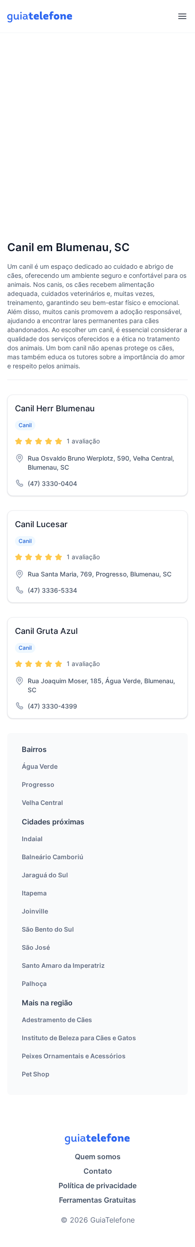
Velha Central (42, 802)
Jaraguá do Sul (45, 875)
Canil (25, 425)
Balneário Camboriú (52, 857)
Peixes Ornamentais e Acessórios (74, 1056)
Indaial (32, 838)
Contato (97, 1171)
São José (36, 947)
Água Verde (40, 766)
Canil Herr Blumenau (55, 408)
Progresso (38, 784)
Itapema (34, 893)
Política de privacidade (97, 1185)
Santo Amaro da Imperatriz (63, 965)
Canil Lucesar (41, 524)
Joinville (35, 911)
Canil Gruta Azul (46, 631)
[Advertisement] (97, 137)
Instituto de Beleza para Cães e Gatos (79, 1038)
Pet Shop (35, 1074)
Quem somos (98, 1156)
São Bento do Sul (48, 929)
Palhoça (34, 983)
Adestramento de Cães (57, 1019)
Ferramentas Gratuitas (97, 1199)
